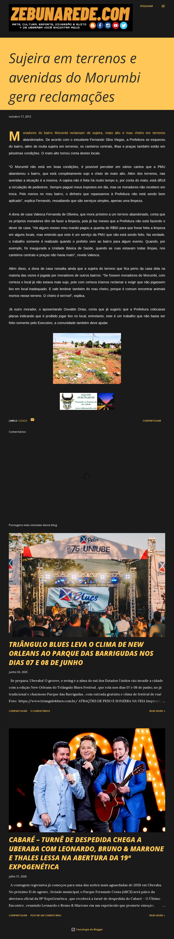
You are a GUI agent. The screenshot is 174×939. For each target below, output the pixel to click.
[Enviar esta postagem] (32, 420)
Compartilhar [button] (152, 420)
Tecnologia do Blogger (89, 929)
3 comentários (40, 711)
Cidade (22, 420)
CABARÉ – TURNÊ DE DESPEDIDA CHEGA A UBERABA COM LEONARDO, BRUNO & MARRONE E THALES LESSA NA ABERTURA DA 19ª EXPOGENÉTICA (86, 853)
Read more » (157, 711)
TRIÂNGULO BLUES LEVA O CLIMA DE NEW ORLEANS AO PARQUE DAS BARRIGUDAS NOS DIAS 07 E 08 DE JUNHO (81, 653)
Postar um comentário (45, 915)
